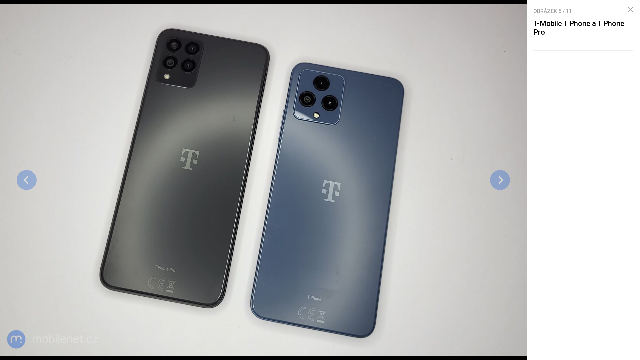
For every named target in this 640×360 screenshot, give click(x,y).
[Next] (500, 180)
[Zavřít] (631, 9)
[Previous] (27, 180)
